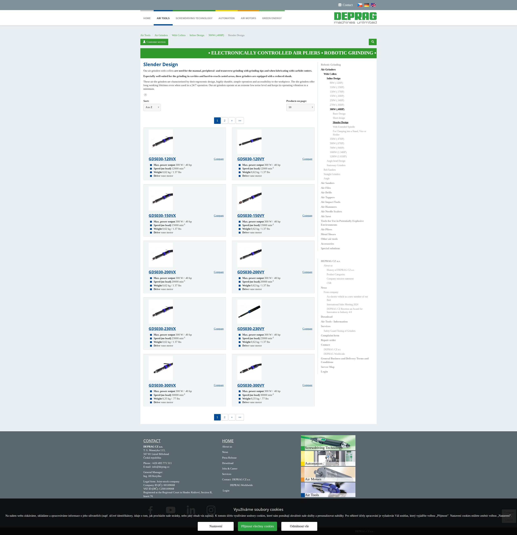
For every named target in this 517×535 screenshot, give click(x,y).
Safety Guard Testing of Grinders (340, 331)
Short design (339, 118)
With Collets (179, 35)
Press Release (229, 457)
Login (324, 371)
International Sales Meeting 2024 (342, 304)
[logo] (354, 17)
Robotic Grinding (331, 64)
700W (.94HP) (337, 147)
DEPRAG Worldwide (334, 353)
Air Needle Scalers (331, 211)
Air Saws (326, 216)
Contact (325, 344)
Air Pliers (326, 229)
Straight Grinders (332, 174)
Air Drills (326, 192)
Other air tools (329, 238)
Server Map (327, 366)
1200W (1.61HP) (338, 156)
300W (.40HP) (216, 35)
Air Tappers (328, 197)
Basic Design (339, 113)
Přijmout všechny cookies (257, 526)
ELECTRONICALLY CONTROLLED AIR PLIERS (240, 52)
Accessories (327, 243)
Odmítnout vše (299, 526)
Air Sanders (327, 183)
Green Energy (272, 18)
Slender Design (340, 122)
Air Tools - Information (334, 321)
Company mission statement (340, 278)
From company (331, 292)
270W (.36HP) (337, 104)
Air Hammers (329, 206)
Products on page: (296, 100)
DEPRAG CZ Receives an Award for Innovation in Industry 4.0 (345, 311)
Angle (327, 178)
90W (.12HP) (336, 82)
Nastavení (215, 526)
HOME (228, 440)
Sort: (146, 100)
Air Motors (248, 18)
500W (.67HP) (337, 143)
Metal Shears (328, 234)
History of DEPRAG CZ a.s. (341, 270)
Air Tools (163, 18)
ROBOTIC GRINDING (323, 52)
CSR (329, 283)
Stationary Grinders (336, 165)
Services (325, 326)
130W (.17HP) (337, 91)
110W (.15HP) (337, 87)
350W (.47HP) (337, 139)
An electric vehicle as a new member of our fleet (347, 298)
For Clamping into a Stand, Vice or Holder (349, 133)
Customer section (156, 41)
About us (328, 265)
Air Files (326, 187)
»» (240, 120)
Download (326, 316)
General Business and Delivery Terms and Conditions (345, 360)
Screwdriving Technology (194, 18)
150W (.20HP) (337, 96)
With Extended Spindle (344, 126)
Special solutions (330, 248)
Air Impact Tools (330, 201)
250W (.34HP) (337, 100)
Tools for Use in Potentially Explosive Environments (342, 222)
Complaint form (330, 335)
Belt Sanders (330, 169)
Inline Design (197, 35)
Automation (227, 18)
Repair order (328, 340)
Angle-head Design (336, 161)
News (324, 287)
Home (147, 18)
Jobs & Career (229, 468)
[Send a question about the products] (229, 95)
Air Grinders (161, 35)
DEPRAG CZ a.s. (330, 261)
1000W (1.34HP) (338, 152)
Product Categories (336, 274)
